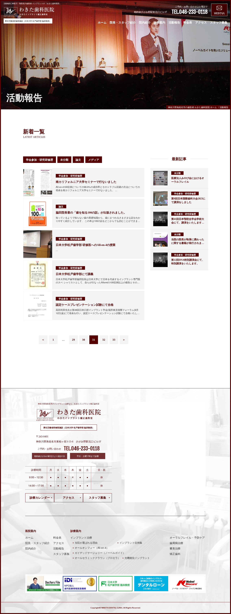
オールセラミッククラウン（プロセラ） (97, 557)
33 (113, 339)
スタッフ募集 (218, 22)
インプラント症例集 (130, 542)
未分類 (64, 160)
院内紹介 (145, 22)
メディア (93, 160)
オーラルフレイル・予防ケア (187, 537)
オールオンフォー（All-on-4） (92, 547)
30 (83, 339)
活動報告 (174, 22)
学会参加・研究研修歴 (39, 160)
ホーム (102, 22)
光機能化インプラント (137, 557)
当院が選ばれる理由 (86, 542)
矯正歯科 (175, 554)
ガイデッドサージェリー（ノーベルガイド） (100, 552)
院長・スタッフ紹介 (123, 22)
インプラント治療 (81, 537)
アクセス (201, 22)
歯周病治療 (176, 543)
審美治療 (175, 548)
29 (73, 339)
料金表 (187, 22)
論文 (78, 160)
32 (103, 339)
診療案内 (159, 22)
